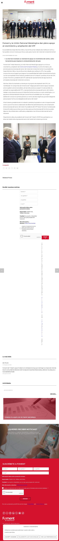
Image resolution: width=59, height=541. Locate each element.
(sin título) (5, 363)
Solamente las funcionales (28, 537)
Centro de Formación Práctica (28, 67)
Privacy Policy (30, 504)
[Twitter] (6, 168)
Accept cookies (10, 537)
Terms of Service (42, 328)
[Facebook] (4, 168)
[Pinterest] (9, 168)
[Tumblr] (12, 168)
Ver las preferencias (48, 537)
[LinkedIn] (15, 168)
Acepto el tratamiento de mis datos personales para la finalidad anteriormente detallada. (29, 228)
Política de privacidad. (30, 223)
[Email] (17, 168)
